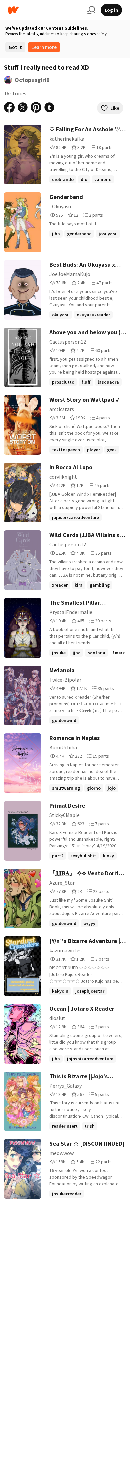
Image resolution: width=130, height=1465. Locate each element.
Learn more (44, 47)
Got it (15, 47)
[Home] (45, 10)
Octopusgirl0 (32, 80)
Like (114, 108)
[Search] (91, 10)
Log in (111, 10)
